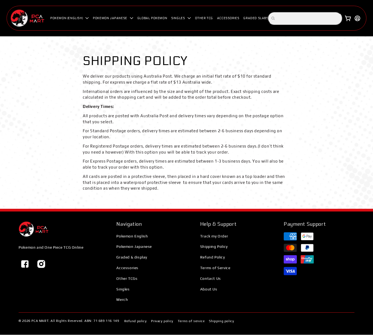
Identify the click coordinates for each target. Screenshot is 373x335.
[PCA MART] (34, 229)
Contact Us (210, 278)
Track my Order (214, 236)
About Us (208, 289)
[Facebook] (25, 264)
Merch (122, 299)
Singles (122, 289)
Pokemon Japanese (134, 246)
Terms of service (191, 321)
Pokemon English (132, 236)
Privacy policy (162, 321)
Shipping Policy (214, 246)
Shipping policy (221, 321)
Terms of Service (215, 268)
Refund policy (135, 321)
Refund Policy (212, 257)
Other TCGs (126, 278)
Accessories (127, 268)
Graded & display (131, 257)
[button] (69, 18)
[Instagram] (41, 264)
